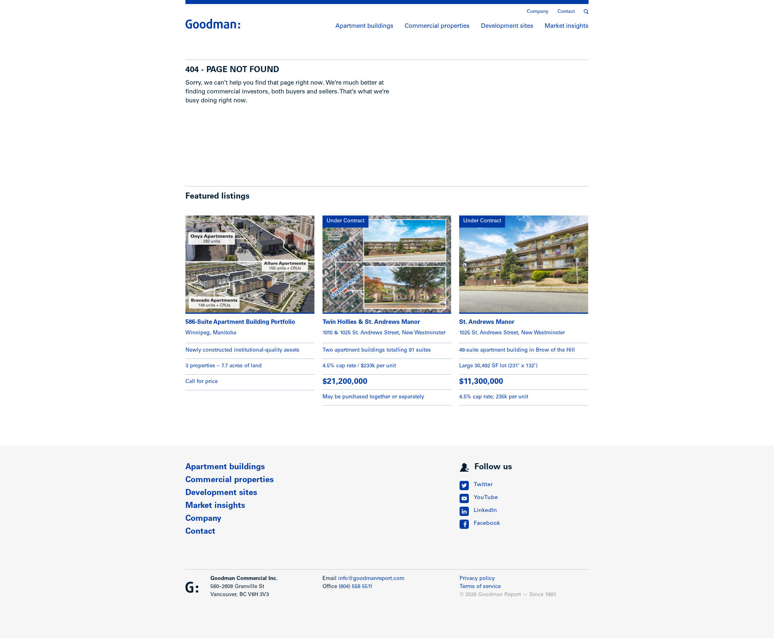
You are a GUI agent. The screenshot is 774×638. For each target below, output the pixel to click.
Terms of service (480, 587)
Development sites (507, 26)
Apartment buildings (364, 26)
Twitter (483, 485)
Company (538, 11)
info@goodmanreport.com (371, 579)
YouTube (486, 498)
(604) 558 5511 (355, 587)
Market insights (567, 26)
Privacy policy (477, 579)
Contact (566, 11)
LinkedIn (485, 511)
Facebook (487, 523)
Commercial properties (437, 26)
